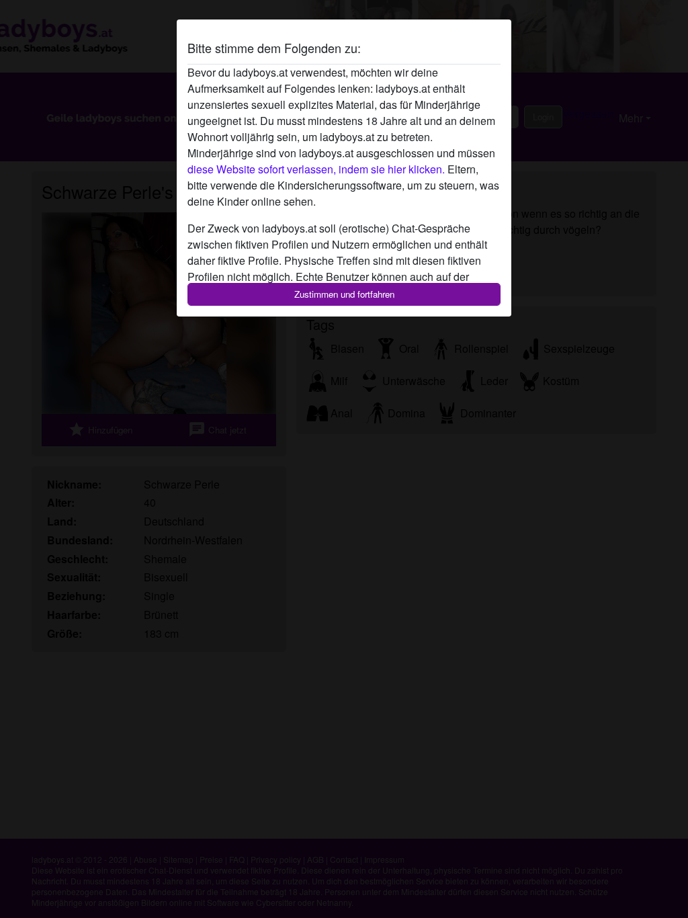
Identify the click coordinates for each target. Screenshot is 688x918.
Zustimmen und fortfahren (344, 294)
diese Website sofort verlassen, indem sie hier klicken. (316, 169)
